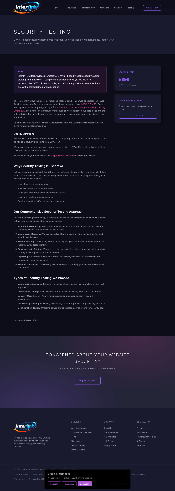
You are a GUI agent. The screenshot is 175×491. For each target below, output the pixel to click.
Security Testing (78, 445)
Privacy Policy (20, 479)
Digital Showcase (111, 432)
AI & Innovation (110, 437)
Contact (140, 428)
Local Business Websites (81, 432)
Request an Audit (87, 380)
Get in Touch (152, 8)
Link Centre (109, 441)
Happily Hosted (110, 445)
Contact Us (138, 116)
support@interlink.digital (62, 155)
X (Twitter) (141, 441)
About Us (108, 428)
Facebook (141, 445)
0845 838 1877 (143, 432)
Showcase (71, 8)
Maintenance (76, 441)
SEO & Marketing (78, 450)
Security (118, 8)
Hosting (130, 8)
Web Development (79, 428)
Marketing (104, 8)
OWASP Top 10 (88, 104)
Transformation (88, 8)
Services (57, 8)
